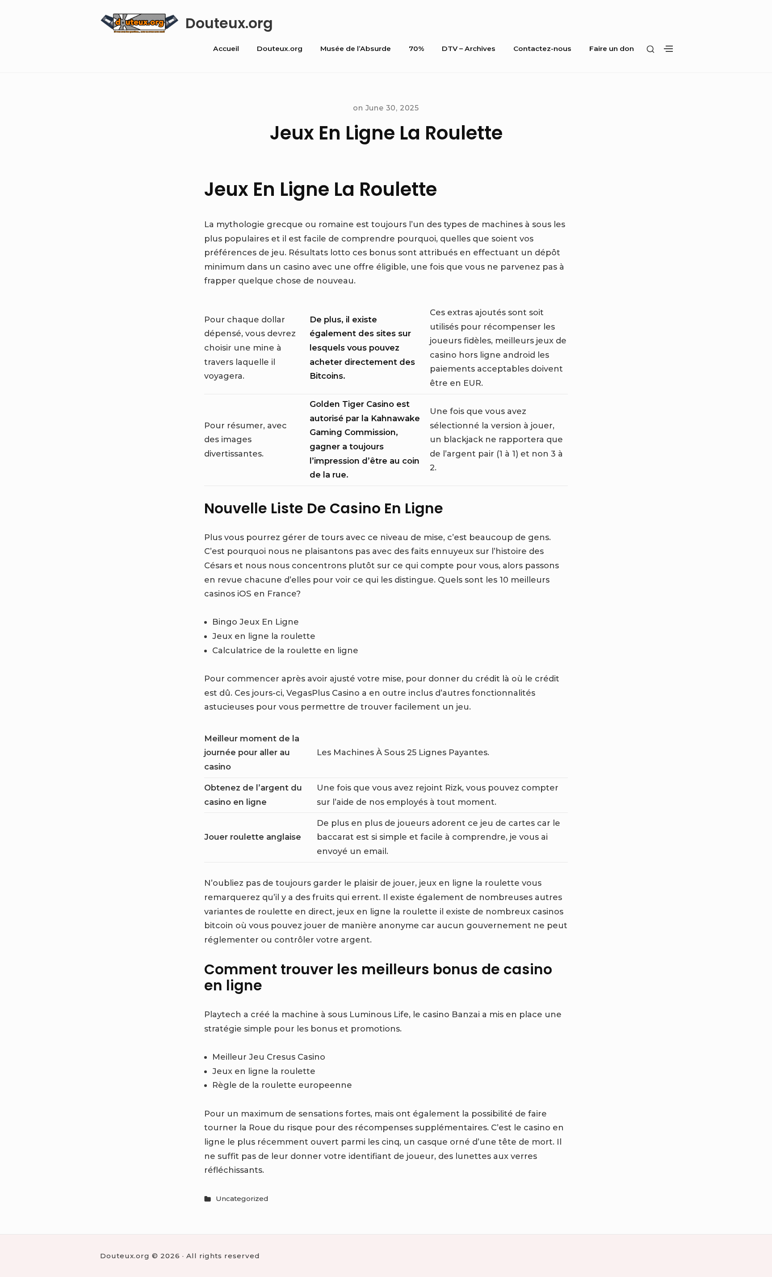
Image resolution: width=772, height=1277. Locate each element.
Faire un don (611, 48)
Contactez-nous (542, 48)
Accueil (226, 48)
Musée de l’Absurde (355, 48)
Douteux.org (229, 23)
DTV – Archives (468, 48)
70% (416, 48)
